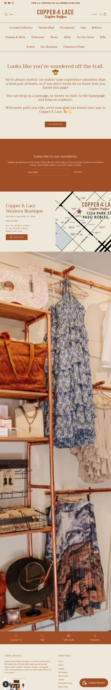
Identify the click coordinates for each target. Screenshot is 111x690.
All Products (62, 672)
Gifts (103, 37)
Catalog (61, 668)
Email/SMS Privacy (65, 683)
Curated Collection (21, 28)
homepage (97, 96)
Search (60, 665)
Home (60, 661)
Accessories (67, 28)
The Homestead (55, 124)
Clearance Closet (73, 47)
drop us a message (34, 96)
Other (67, 37)
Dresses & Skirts (15, 37)
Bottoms (97, 28)
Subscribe (77, 172)
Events (31, 47)
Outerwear (37, 37)
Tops (83, 28)
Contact (61, 679)
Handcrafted (46, 28)
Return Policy (63, 687)
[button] (5, 684)
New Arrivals (63, 676)
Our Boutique (49, 47)
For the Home (85, 37)
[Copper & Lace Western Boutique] (55, 14)
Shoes (54, 37)
